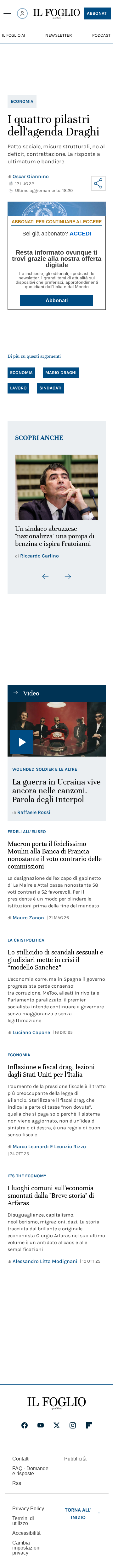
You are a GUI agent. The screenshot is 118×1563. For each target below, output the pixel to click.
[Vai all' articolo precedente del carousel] (45, 580)
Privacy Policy (28, 1512)
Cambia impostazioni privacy (26, 1552)
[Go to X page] (56, 1429)
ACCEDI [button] (80, 233)
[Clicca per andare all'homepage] (57, 1407)
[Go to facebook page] (24, 1429)
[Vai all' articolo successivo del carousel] (67, 580)
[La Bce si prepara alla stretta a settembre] (56, 486)
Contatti (21, 1462)
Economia (22, 101)
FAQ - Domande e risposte (30, 1475)
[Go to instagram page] (73, 1429)
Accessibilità (26, 1537)
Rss (16, 1487)
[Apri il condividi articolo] (98, 183)
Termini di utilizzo (23, 1525)
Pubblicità (75, 1462)
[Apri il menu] (7, 13)
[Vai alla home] (56, 14)
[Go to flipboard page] (89, 1429)
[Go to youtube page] (40, 1429)
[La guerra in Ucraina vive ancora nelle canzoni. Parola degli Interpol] (57, 733)
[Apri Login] (22, 13)
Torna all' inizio (78, 1517)
